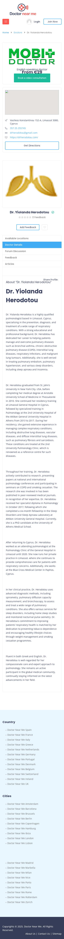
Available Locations (17, 238)
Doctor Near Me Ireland (20, 779)
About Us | (31, 933)
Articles (9, 264)
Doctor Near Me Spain (19, 729)
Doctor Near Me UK (18, 783)
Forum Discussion (15, 251)
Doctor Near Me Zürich (19, 902)
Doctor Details (13, 244)
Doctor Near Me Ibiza (19, 833)
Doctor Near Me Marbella (21, 867)
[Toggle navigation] (5, 21)
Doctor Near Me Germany (21, 754)
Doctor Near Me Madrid (20, 862)
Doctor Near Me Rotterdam (22, 897)
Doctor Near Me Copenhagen (23, 823)
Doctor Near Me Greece (20, 744)
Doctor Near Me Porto (19, 882)
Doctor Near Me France (20, 734)
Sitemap (57, 933)
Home (5, 32)
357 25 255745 (18, 128)
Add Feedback (28, 227)
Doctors (18, 32)
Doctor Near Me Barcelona (21, 808)
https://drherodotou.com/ (24, 137)
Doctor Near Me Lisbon (20, 843)
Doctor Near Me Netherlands (23, 749)
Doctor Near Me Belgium (20, 769)
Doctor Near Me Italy (18, 739)
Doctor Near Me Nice (18, 877)
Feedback (11, 257)
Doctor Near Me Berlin (19, 818)
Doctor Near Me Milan (19, 872)
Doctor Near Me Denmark (21, 764)
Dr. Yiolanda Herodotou (29, 212)
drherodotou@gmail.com (23, 132)
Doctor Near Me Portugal (21, 759)
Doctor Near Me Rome (19, 892)
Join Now (53, 21)
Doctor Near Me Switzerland (22, 774)
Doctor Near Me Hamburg (21, 828)
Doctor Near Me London (20, 838)
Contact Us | (45, 933)
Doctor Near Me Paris (19, 887)
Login (37, 21)
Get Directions (32, 145)
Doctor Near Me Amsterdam (22, 803)
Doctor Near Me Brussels (21, 813)
